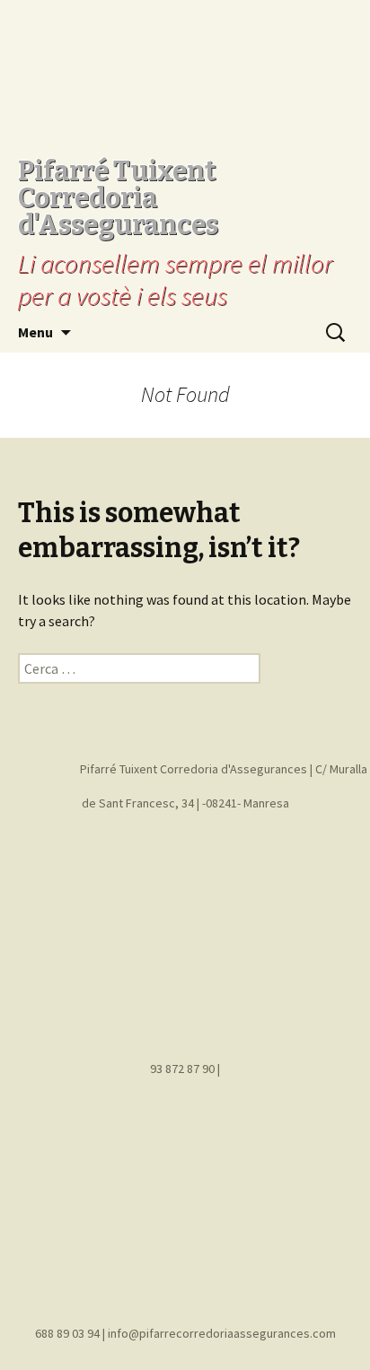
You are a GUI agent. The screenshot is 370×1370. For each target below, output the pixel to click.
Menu (35, 332)
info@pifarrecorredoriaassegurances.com (222, 1333)
